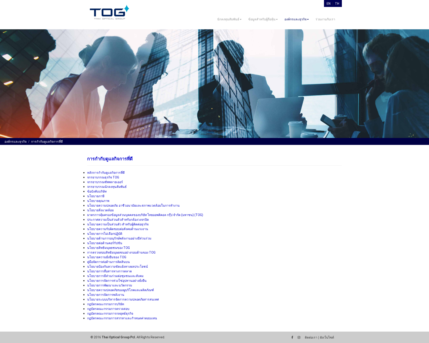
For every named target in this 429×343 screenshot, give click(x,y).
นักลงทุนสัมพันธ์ (228, 19)
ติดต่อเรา (311, 337)
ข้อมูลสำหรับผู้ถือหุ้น (261, 19)
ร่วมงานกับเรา (325, 19)
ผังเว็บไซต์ (327, 337)
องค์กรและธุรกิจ (295, 19)
